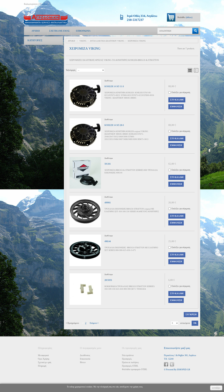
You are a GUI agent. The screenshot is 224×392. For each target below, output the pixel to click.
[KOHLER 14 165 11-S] (85, 95)
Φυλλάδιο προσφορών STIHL (134, 369)
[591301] (85, 173)
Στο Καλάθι (177, 100)
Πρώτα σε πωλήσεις (130, 362)
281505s (108, 280)
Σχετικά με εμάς (59, 30)
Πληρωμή (42, 366)
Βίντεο (83, 362)
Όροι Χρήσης (43, 359)
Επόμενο (94, 323)
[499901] (85, 211)
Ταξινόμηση (70, 70)
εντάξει (216, 387)
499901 (107, 202)
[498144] (85, 250)
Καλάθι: (184, 17)
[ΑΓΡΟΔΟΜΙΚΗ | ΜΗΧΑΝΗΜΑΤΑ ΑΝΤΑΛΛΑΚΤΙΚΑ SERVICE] (46, 20)
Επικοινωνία (83, 30)
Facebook (166, 364)
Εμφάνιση (176, 106)
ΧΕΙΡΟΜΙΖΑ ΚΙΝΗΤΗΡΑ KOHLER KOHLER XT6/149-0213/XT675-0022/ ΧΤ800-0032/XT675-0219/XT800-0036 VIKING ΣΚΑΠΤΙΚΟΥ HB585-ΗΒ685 (129, 95)
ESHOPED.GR (183, 369)
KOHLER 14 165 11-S (114, 86)
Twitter (172, 364)
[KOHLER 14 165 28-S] (85, 134)
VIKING (82, 41)
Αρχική (35, 30)
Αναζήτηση (195, 31)
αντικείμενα (185, 323)
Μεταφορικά (43, 355)
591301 (107, 164)
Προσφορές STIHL (130, 366)
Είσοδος (43, 4)
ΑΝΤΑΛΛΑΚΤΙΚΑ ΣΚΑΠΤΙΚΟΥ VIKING (107, 41)
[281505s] (85, 289)
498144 (107, 241)
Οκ (195, 323)
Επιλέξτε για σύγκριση (181, 92)
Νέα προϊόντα (128, 355)
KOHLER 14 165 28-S (114, 125)
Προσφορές (127, 359)
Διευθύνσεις (85, 355)
